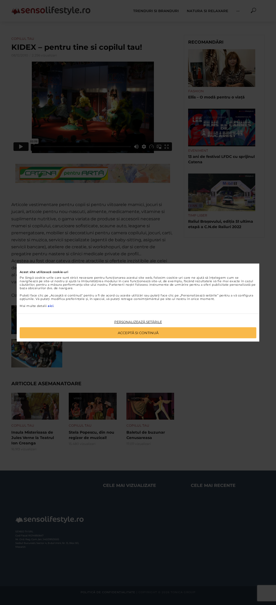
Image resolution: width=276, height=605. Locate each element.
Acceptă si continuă (138, 332)
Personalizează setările (138, 322)
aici (50, 306)
